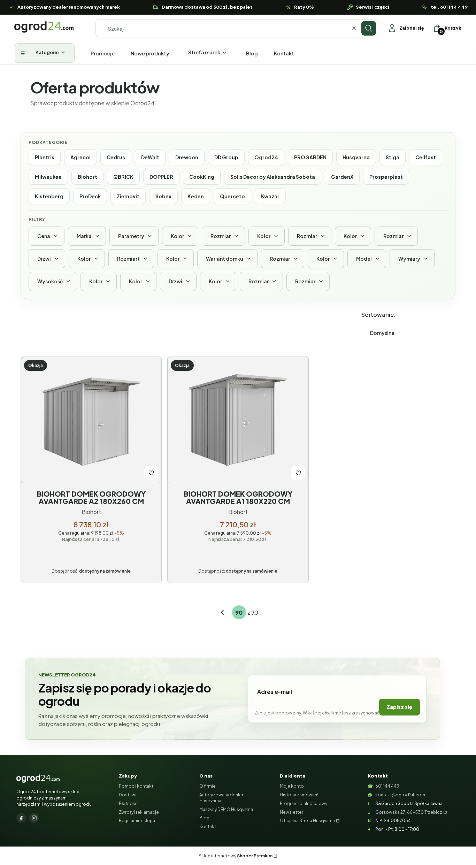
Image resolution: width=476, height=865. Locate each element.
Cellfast (425, 157)
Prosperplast (386, 177)
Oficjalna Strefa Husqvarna (307, 820)
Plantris (44, 157)
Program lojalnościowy (303, 803)
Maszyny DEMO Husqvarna (226, 809)
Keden (195, 196)
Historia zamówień (299, 794)
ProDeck (90, 196)
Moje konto (292, 786)
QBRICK (123, 177)
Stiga (392, 157)
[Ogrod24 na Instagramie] (34, 818)
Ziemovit (128, 196)
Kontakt (207, 826)
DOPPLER (161, 177)
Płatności (129, 803)
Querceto (232, 196)
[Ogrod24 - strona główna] (38, 778)
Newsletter (291, 812)
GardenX (342, 177)
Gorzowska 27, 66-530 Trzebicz (408, 812)
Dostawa (128, 794)
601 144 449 (387, 786)
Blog (204, 817)
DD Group (226, 157)
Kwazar (270, 196)
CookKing (201, 177)
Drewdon (186, 157)
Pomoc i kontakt (136, 786)
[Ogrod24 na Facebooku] (21, 818)
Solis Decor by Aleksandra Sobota (272, 177)
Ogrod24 (266, 157)
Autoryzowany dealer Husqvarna (221, 797)
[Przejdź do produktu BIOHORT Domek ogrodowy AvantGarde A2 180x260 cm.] (91, 420)
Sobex (163, 196)
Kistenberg (49, 196)
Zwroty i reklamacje (139, 812)
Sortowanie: (378, 314)
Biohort (87, 177)
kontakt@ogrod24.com (400, 794)
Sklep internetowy (235, 855)
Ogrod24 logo (44, 27)
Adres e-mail (274, 691)
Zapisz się (399, 707)
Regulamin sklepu (137, 820)
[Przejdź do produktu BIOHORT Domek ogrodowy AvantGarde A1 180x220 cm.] (238, 420)
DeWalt (150, 157)
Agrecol (80, 157)
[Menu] (45, 53)
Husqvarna (356, 157)
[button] (368, 28)
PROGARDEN (310, 157)
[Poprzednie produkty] (222, 612)
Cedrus (116, 157)
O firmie (207, 786)
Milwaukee (48, 177)
